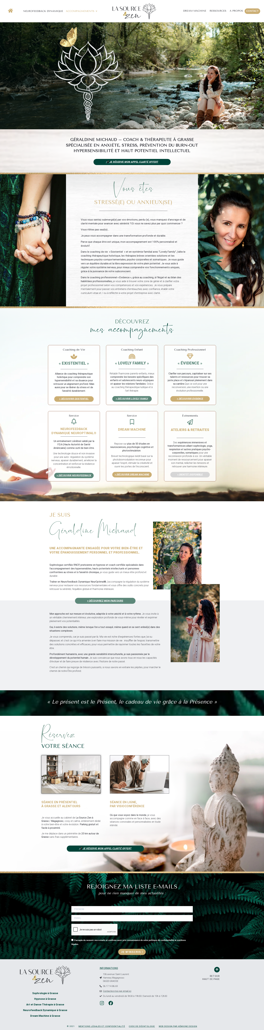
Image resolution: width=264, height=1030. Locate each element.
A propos (236, 10)
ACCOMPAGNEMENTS (80, 11)
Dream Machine (194, 10)
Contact (252, 11)
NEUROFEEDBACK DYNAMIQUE (43, 11)
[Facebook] (110, 1003)
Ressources (218, 10)
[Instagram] (102, 1003)
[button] (81, 11)
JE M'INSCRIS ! (132, 952)
